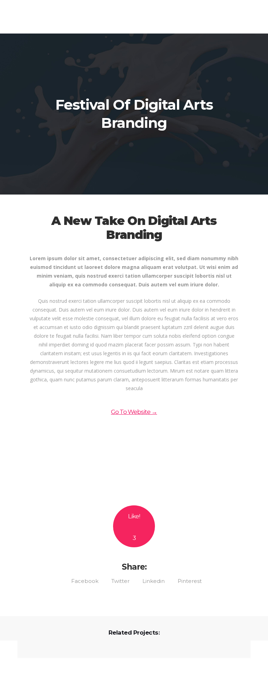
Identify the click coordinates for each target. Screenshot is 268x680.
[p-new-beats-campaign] (134, 460)
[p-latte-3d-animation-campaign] (134, 440)
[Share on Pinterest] (187, 580)
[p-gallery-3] (134, 480)
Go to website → (134, 411)
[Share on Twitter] (118, 580)
